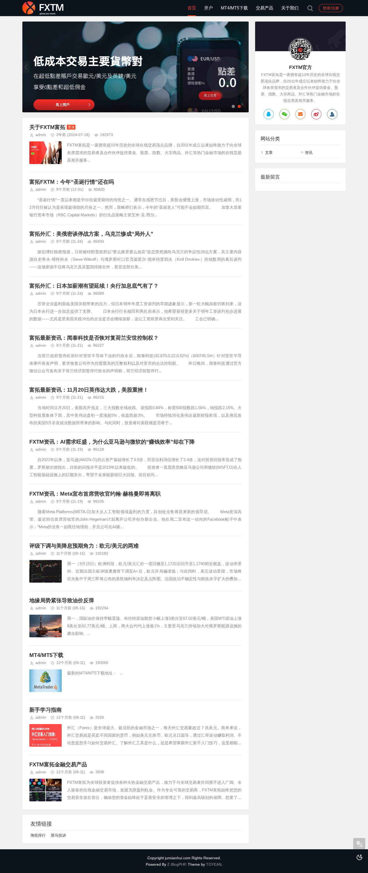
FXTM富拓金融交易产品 (58, 764)
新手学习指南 (45, 710)
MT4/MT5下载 (234, 8)
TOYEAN (213, 864)
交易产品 (264, 8)
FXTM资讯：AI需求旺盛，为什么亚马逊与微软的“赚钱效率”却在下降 (112, 442)
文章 (269, 152)
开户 (208, 8)
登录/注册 (331, 8)
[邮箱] (300, 114)
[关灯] (359, 857)
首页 (192, 8)
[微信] (284, 114)
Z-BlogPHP (176, 864)
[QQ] (268, 114)
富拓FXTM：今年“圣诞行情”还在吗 (71, 182)
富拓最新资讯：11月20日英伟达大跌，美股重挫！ (88, 390)
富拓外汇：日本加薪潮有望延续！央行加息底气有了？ (94, 286)
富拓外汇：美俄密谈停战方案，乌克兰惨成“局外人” (91, 234)
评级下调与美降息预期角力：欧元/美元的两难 (84, 546)
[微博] (316, 114)
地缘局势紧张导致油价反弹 (61, 600)
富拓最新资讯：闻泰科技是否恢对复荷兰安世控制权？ (94, 338)
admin (41, 135)
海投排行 (38, 835)
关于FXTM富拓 (47, 127)
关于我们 (289, 8)
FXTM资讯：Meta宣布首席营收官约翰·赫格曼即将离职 (95, 494)
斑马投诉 (58, 835)
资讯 (309, 152)
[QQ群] (332, 114)
